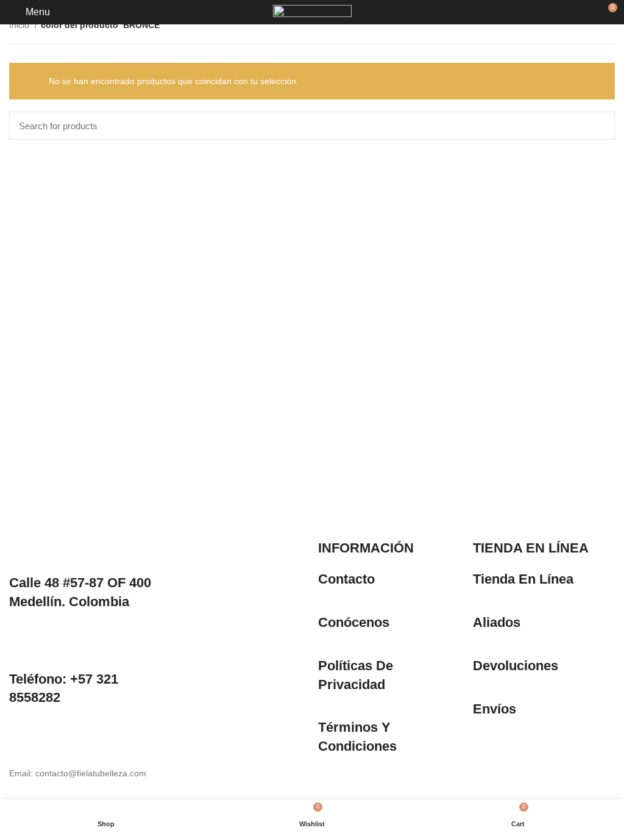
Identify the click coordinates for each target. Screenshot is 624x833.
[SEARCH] (598, 126)
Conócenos (353, 622)
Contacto (346, 579)
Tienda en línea (523, 579)
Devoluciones (515, 665)
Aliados (496, 622)
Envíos (494, 709)
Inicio (20, 25)
